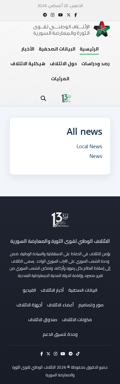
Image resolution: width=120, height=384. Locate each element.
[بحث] (43, 98)
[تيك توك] (78, 354)
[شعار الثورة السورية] (66, 98)
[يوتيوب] (60, 15)
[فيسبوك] (75, 15)
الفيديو (29, 290)
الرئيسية (89, 48)
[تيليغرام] (45, 15)
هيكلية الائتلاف (27, 63)
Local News (89, 146)
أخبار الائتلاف (52, 290)
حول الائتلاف (63, 63)
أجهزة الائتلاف (29, 305)
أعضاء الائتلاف (60, 305)
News (95, 156)
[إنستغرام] (52, 15)
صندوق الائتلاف (42, 319)
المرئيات (60, 78)
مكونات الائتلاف (77, 319)
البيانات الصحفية (57, 48)
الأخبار (27, 48)
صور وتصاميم (91, 305)
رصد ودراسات (95, 63)
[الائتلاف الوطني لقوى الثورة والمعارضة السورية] (60, 219)
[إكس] (69, 15)
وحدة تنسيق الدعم (60, 334)
